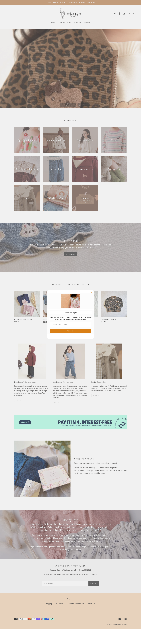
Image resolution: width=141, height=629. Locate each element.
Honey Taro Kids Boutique (119, 624)
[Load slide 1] (66, 105)
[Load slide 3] (70, 105)
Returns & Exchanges (76, 604)
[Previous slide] (62, 105)
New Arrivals (70, 254)
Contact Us (91, 604)
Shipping (49, 604)
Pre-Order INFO (60, 604)
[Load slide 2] (68, 105)
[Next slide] (74, 105)
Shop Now (18, 400)
